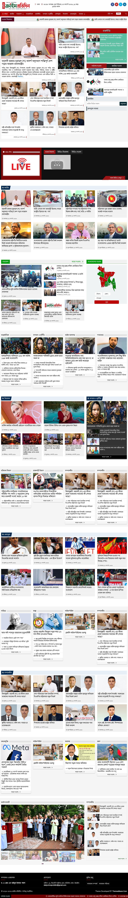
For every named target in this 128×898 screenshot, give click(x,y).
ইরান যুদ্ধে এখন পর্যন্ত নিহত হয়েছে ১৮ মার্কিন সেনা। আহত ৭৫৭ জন (14, 364)
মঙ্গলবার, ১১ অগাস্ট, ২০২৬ (73, 594)
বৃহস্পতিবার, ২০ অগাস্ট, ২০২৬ (74, 248)
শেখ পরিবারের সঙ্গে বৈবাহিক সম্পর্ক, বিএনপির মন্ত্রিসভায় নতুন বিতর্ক (77, 502)
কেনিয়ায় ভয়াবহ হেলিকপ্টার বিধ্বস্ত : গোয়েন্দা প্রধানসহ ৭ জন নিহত (13, 369)
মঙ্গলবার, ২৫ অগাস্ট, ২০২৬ (48, 80)
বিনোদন (65, 14)
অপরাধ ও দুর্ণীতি (48, 14)
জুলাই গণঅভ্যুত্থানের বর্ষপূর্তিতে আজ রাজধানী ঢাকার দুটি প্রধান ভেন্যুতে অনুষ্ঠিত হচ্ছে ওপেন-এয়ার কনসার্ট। (31, 450)
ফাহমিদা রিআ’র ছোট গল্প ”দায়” (13, 638)
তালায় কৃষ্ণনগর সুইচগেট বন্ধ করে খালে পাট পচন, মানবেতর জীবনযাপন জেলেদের (10, 315)
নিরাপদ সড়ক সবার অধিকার (75, 763)
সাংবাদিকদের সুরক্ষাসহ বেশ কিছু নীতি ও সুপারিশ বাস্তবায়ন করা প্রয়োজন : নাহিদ (112, 358)
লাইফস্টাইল (69, 611)
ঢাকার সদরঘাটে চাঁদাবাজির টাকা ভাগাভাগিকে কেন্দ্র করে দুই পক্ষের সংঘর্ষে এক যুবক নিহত (47, 365)
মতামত (67, 741)
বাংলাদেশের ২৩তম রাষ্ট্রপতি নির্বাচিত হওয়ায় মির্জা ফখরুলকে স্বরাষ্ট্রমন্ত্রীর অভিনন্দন (111, 38)
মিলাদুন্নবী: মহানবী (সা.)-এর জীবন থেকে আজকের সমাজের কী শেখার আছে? (13, 101)
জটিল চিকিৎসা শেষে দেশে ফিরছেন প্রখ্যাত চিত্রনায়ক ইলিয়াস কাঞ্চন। (74, 448)
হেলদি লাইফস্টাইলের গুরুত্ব (75, 633)
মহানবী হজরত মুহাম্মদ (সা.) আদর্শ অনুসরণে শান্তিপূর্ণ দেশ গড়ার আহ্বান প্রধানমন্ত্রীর (27, 62)
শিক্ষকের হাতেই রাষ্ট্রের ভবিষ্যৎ (69, 127)
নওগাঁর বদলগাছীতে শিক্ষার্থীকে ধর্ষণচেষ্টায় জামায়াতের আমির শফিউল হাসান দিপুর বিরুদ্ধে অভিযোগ (47, 494)
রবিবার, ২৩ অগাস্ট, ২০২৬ (9, 323)
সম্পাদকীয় (68, 470)
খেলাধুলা (58, 14)
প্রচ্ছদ (6, 14)
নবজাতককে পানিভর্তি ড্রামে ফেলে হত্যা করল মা (48, 357)
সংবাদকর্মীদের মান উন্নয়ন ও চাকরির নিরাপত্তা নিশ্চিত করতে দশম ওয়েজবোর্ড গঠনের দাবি (112, 375)
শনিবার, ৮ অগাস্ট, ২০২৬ (9, 454)
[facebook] (112, 4)
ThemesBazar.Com (119, 891)
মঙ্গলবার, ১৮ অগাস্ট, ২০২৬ (10, 430)
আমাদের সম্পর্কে (92, 884)
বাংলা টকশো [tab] (49, 152)
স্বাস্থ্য (34, 611)
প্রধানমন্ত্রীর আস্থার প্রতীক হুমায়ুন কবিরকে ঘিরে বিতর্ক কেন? (78, 507)
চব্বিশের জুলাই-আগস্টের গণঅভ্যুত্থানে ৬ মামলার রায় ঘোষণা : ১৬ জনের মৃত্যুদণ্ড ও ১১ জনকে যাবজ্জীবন (79, 370)
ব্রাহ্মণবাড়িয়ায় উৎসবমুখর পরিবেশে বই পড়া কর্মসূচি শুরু (52, 448)
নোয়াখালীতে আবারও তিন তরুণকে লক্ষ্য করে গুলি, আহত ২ (70, 291)
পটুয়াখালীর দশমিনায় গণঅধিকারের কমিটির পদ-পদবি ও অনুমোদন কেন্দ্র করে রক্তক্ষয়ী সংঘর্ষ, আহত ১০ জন (15, 494)
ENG (118, 13)
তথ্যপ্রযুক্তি (73, 14)
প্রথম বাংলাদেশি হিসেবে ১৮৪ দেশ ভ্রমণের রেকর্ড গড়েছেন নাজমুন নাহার (111, 763)
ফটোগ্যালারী (5, 802)
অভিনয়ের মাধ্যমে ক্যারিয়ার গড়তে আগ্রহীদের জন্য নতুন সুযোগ (10, 448)
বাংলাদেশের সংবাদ (94, 261)
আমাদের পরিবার (104, 884)
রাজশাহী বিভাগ (38, 470)
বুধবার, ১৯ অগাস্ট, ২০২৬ (9, 563)
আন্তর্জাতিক (29, 14)
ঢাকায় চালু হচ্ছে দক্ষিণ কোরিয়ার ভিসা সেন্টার (69, 267)
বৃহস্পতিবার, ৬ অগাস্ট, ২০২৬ (106, 597)
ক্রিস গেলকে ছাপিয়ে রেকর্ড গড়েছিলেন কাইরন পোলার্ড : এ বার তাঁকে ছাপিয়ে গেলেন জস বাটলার (111, 590)
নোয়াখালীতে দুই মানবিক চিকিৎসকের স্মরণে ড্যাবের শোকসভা (25, 896)
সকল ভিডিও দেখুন (116, 178)
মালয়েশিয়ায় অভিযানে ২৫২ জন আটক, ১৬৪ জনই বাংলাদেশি (15, 357)
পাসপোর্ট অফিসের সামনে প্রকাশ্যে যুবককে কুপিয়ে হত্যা (47, 371)
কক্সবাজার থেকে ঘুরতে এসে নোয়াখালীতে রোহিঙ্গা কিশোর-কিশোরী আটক (53, 314)
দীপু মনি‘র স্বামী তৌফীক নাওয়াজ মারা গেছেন (111, 53)
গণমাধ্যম (100, 335)
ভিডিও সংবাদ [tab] (76, 152)
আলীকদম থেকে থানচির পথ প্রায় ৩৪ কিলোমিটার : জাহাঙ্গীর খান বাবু (110, 770)
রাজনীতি (37, 14)
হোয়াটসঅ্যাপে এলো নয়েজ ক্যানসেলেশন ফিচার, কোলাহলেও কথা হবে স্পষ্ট (14, 788)
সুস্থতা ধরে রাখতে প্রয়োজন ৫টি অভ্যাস (47, 650)
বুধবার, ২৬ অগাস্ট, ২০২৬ (20, 108)
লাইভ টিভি (8, 152)
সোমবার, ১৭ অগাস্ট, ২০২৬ (73, 563)
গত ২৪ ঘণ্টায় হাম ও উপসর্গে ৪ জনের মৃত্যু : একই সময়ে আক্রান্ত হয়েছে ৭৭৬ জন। (48, 645)
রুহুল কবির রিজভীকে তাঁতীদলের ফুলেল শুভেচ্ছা (73, 313)
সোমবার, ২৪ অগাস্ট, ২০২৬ (20, 137)
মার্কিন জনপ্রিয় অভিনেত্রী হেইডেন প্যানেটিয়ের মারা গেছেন (21, 425)
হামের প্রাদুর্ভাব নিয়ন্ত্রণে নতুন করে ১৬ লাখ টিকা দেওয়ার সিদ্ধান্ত (47, 633)
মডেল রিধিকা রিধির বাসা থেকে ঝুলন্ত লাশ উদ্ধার (61, 425)
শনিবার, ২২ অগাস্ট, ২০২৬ (77, 78)
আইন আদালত (70, 335)
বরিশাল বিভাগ (6, 470)
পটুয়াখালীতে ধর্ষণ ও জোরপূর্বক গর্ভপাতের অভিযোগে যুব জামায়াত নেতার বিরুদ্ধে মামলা (15, 502)
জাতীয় (12, 14)
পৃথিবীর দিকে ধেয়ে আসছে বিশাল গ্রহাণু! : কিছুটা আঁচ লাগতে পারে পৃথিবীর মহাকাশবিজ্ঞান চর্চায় (15, 781)
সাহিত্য (3, 611)
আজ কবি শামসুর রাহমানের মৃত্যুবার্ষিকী (15, 633)
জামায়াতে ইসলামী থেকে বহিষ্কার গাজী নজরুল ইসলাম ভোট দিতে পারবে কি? (111, 45)
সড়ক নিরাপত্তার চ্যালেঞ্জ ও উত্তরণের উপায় (80, 769)
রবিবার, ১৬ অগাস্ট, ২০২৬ (52, 430)
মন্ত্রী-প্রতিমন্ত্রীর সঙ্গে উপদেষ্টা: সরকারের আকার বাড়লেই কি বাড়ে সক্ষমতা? (13, 130)
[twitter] (116, 4)
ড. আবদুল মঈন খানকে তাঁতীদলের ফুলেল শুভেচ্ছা (31, 313)
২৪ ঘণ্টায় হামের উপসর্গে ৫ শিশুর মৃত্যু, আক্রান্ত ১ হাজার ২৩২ (70, 283)
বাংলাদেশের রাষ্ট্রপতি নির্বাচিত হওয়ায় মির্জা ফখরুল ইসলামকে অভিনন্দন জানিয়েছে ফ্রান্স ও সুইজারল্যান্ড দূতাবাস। (15, 243)
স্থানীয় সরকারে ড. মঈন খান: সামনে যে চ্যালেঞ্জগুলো (78, 518)
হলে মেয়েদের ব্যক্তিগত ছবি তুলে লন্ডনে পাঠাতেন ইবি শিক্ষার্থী (47, 382)
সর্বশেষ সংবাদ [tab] (96, 66)
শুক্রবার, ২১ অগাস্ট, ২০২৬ (77, 132)
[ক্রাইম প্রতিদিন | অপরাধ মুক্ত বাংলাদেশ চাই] (16, 6)
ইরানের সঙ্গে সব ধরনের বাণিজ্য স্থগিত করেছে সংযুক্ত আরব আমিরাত (14, 380)
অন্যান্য (81, 14)
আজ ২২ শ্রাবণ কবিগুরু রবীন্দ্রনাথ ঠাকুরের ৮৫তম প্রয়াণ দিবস (15, 648)
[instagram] (120, 4)
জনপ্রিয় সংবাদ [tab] (117, 66)
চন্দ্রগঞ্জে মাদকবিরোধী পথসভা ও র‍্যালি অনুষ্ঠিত (70, 275)
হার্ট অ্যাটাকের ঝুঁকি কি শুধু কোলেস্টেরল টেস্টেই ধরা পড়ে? (47, 655)
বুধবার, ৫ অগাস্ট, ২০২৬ (30, 458)
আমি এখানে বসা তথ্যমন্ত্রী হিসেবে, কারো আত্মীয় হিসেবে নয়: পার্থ (73, 19)
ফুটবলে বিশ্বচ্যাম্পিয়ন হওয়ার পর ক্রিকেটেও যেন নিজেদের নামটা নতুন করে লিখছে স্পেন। (111, 558)
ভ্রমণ (98, 741)
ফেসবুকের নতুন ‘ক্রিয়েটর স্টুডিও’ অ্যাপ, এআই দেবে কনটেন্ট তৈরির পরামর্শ (13, 765)
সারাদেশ (19, 14)
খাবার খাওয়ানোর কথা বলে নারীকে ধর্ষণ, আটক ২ (47, 377)
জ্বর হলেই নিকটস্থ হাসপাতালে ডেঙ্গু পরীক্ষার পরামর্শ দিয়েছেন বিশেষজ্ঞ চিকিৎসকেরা (48, 640)
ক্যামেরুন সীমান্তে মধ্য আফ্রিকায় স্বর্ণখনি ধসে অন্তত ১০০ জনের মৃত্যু (14, 375)
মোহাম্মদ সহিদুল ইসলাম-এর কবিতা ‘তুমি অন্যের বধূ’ (15, 642)
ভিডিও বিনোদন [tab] (63, 152)
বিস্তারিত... (21, 76)
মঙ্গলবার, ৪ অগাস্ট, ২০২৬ (73, 454)
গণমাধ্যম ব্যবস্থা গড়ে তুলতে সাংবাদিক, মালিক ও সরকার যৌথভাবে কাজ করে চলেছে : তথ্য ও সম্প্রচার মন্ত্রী (112, 367)
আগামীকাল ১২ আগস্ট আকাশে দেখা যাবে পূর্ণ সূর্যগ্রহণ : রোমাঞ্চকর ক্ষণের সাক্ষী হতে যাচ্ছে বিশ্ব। (15, 774)
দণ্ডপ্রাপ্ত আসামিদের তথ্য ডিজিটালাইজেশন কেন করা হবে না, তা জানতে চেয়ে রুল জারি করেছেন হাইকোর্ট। (79, 360)
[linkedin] (124, 4)
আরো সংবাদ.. (119, 60)
